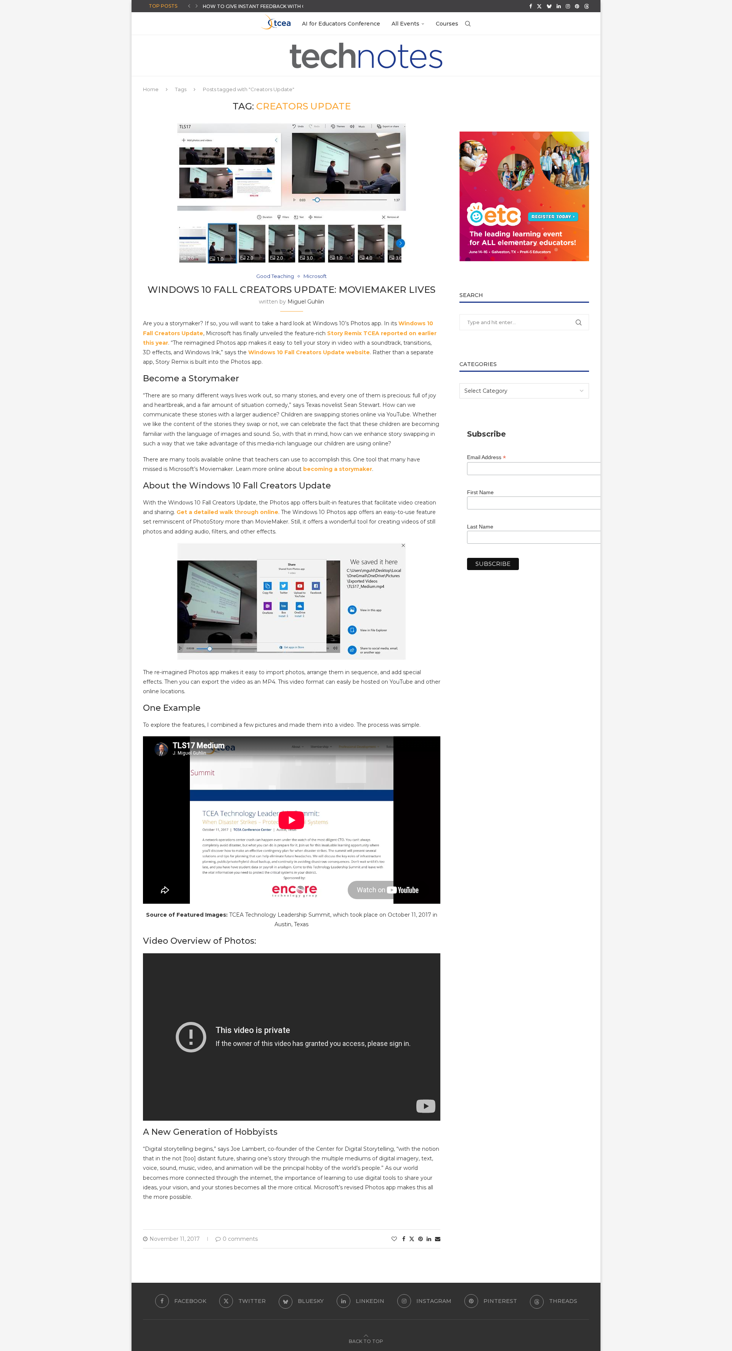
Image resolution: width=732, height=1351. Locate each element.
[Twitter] (539, 6)
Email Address (486, 457)
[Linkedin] (559, 6)
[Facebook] (530, 6)
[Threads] (586, 6)
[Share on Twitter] (411, 1238)
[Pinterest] (577, 6)
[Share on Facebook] (403, 1238)
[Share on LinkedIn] (429, 1238)
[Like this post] (394, 1238)
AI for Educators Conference (341, 23)
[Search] (468, 24)
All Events (405, 23)
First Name (480, 492)
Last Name (480, 527)
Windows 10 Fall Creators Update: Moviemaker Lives (291, 289)
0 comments (240, 1238)
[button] (189, 6)
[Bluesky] (549, 6)
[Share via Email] (437, 1238)
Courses (447, 23)
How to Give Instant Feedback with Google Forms (272, 6)
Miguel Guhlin (305, 301)
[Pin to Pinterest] (420, 1238)
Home (151, 89)
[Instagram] (568, 6)
